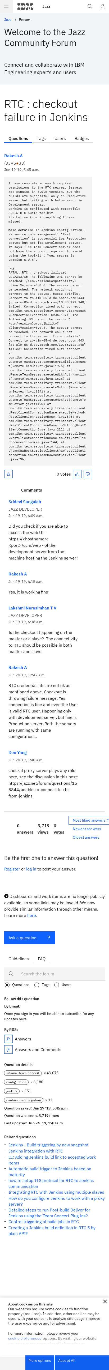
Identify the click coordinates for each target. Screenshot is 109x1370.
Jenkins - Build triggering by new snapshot (48, 1144)
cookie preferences (24, 1338)
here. (32, 915)
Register (12, 869)
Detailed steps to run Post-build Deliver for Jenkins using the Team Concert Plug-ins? (49, 1212)
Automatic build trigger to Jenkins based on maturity (49, 1171)
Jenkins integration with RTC (35, 1151)
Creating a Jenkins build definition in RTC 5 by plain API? (52, 1230)
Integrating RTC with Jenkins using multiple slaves (56, 1192)
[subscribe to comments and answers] (8, 1049)
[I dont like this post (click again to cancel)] (88, 474)
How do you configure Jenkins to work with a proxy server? (56, 1201)
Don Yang (17, 752)
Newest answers (87, 828)
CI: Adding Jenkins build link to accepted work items (52, 1160)
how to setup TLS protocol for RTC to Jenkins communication (51, 1183)
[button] (105, 1301)
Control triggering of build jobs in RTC (43, 1221)
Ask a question (22, 937)
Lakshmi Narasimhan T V (32, 608)
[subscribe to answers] (8, 1039)
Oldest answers (86, 837)
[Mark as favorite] (8, 474)
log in (31, 869)
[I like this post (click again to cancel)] (77, 474)
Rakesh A (13, 155)
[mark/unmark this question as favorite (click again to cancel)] (8, 474)
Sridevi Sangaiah (24, 501)
